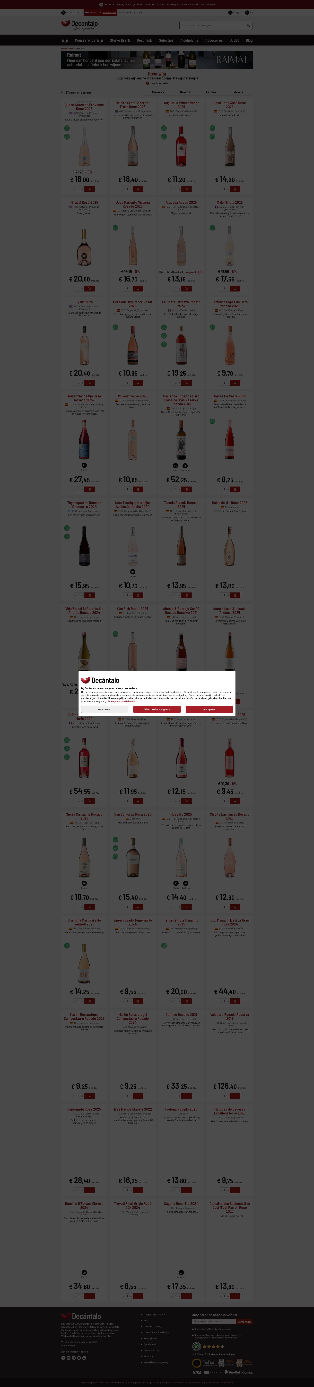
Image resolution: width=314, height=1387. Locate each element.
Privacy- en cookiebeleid (121, 701)
